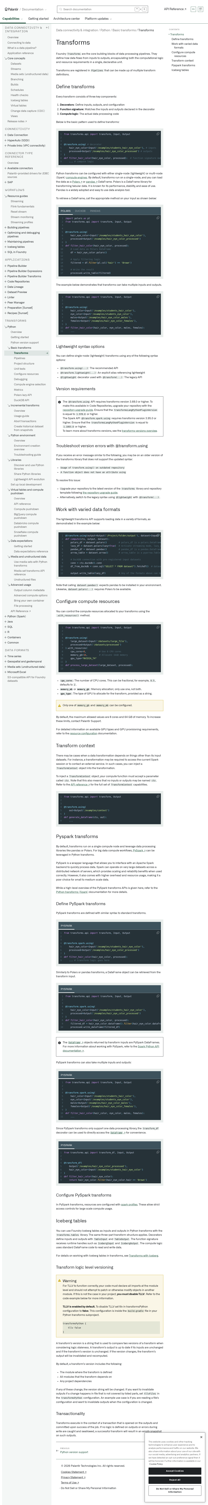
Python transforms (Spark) (72, 892)
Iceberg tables (19, 100)
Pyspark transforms (183, 65)
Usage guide (21, 416)
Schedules (17, 90)
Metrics (18, 390)
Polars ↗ (77, 182)
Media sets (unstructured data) (29, 74)
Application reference (20, 53)
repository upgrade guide (78, 410)
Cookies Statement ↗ (73, 1472)
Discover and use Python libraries (29, 467)
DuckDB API (21, 400)
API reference (22, 504)
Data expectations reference (31, 551)
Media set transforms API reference (29, 573)
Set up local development (26, 484)
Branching (17, 79)
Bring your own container (29, 600)
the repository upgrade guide (100, 492)
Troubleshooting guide (27, 455)
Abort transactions (25, 421)
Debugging (20, 379)
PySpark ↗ (139, 850)
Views (14, 116)
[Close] (201, 1437)
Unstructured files (25, 579)
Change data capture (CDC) (28, 111)
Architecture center (66, 18)
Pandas (95, 211)
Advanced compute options (30, 595)
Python (105, 30)
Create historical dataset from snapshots (28, 428)
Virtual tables (18, 105)
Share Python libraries (27, 474)
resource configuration (83, 733)
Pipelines (19, 358)
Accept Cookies (175, 1471)
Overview (13, 37)
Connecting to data (19, 43)
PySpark (66, 926)
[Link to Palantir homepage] (11, 9)
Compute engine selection (30, 384)
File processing (23, 606)
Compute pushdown (26, 509)
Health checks (19, 95)
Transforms (21, 353)
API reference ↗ (80, 784)
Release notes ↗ (17, 121)
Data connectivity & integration (77, 30)
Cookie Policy (156, 1464)
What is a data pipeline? (21, 48)
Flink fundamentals (22, 206)
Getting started (38, 18)
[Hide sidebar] (47, 27)
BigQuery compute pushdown (25, 516)
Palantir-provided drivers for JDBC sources (28, 175)
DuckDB (80, 211)
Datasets (16, 64)
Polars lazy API (23, 395)
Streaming (17, 201)
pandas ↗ (92, 182)
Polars (66, 211)
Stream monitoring (22, 217)
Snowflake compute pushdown (26, 534)
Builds (14, 84)
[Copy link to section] (54, 42)
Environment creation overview (27, 448)
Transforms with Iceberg (143, 1255)
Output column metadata (29, 590)
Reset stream (19, 211)
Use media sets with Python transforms (30, 564)
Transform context (183, 60)
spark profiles (129, 1204)
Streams (16, 69)
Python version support (25, 342)
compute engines (76, 177)
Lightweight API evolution (29, 479)
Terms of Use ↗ (70, 1482)
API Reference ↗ (175, 9)
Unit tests (19, 369)
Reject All (175, 1480)
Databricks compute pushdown (26, 525)
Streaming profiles (22, 222)
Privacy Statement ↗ (73, 1477)
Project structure (24, 363)
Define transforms (182, 39)
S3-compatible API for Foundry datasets (26, 679)
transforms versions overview (139, 431)
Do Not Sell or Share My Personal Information (175, 1490)
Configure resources (26, 374)
